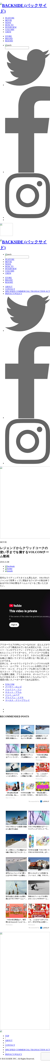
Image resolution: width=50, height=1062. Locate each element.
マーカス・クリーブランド (17, 700)
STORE (8, 36)
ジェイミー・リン (13, 689)
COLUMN (9, 29)
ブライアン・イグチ (14, 697)
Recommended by (34, 801)
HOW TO (9, 25)
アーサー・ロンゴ (13, 687)
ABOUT (8, 287)
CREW (8, 32)
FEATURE (9, 18)
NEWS (8, 22)
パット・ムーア (12, 695)
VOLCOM (9, 684)
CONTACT (10, 289)
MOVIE (8, 20)
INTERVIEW (11, 27)
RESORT (9, 41)
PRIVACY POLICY (13, 293)
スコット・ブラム (13, 692)
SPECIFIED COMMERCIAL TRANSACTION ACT (27, 291)
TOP (7, 1036)
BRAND (9, 38)
